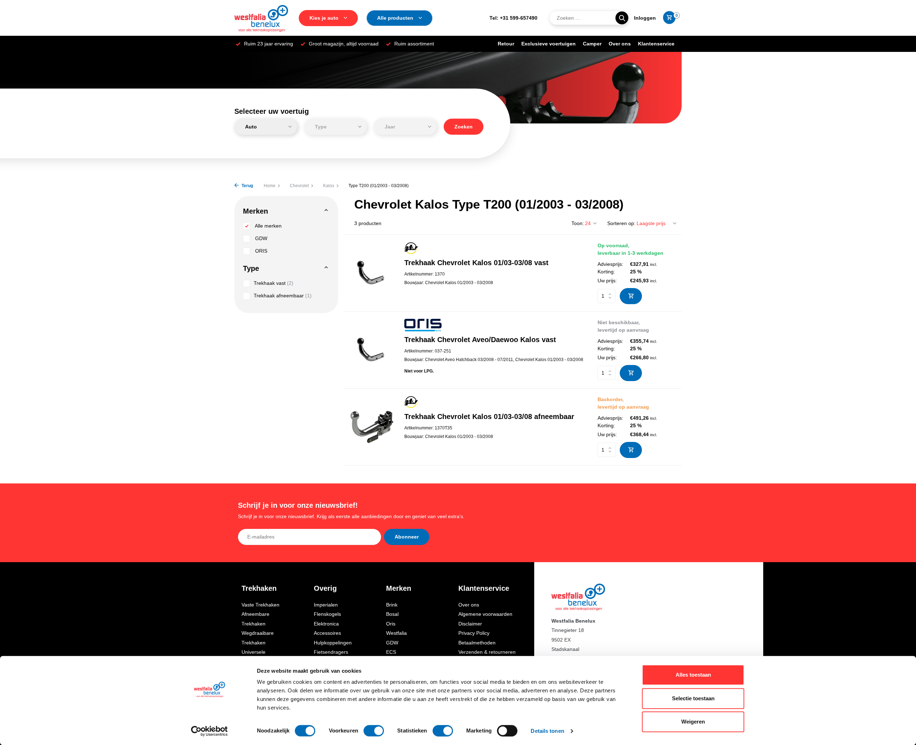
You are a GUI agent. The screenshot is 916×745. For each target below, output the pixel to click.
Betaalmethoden (477, 643)
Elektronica (326, 624)
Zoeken (463, 127)
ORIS (260, 251)
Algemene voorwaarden (485, 614)
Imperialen (326, 605)
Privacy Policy (473, 633)
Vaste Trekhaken (260, 605)
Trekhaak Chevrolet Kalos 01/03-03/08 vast (476, 263)
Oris (390, 624)
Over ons (620, 44)
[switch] (374, 730)
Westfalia (396, 633)
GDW (260, 238)
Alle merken (268, 226)
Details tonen (547, 731)
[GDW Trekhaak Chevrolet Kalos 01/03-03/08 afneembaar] (371, 426)
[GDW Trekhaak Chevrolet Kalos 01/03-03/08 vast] (371, 272)
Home (270, 185)
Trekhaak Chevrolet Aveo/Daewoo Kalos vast (480, 340)
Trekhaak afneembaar (283, 295)
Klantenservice (656, 44)
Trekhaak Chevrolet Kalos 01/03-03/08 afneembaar (489, 416)
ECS (391, 652)
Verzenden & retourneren (487, 652)
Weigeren (693, 722)
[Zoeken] (621, 18)
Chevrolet (299, 185)
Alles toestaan (693, 675)
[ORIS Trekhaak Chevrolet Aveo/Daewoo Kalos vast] (371, 349)
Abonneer (407, 537)
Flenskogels (327, 614)
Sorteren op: (621, 223)
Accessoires (327, 633)
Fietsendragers (331, 652)
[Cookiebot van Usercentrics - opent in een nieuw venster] (209, 731)
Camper (592, 44)
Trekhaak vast (273, 283)
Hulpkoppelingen (333, 643)
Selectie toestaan (693, 698)
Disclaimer (470, 624)
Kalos (328, 185)
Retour (506, 44)
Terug (246, 185)
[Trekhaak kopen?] (261, 18)
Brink (392, 605)
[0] (667, 18)
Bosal (392, 614)
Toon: (577, 223)
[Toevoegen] (631, 296)
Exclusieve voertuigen (548, 44)
